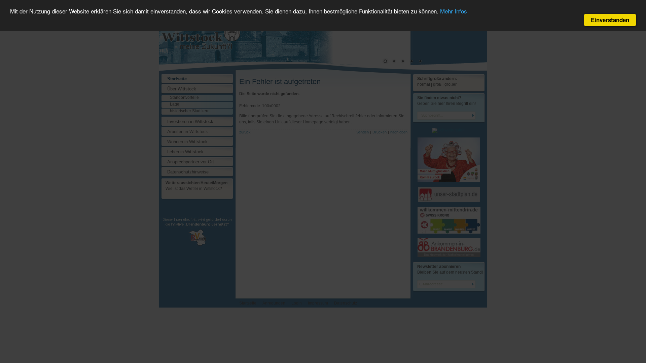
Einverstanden (610, 20)
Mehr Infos (453, 11)
